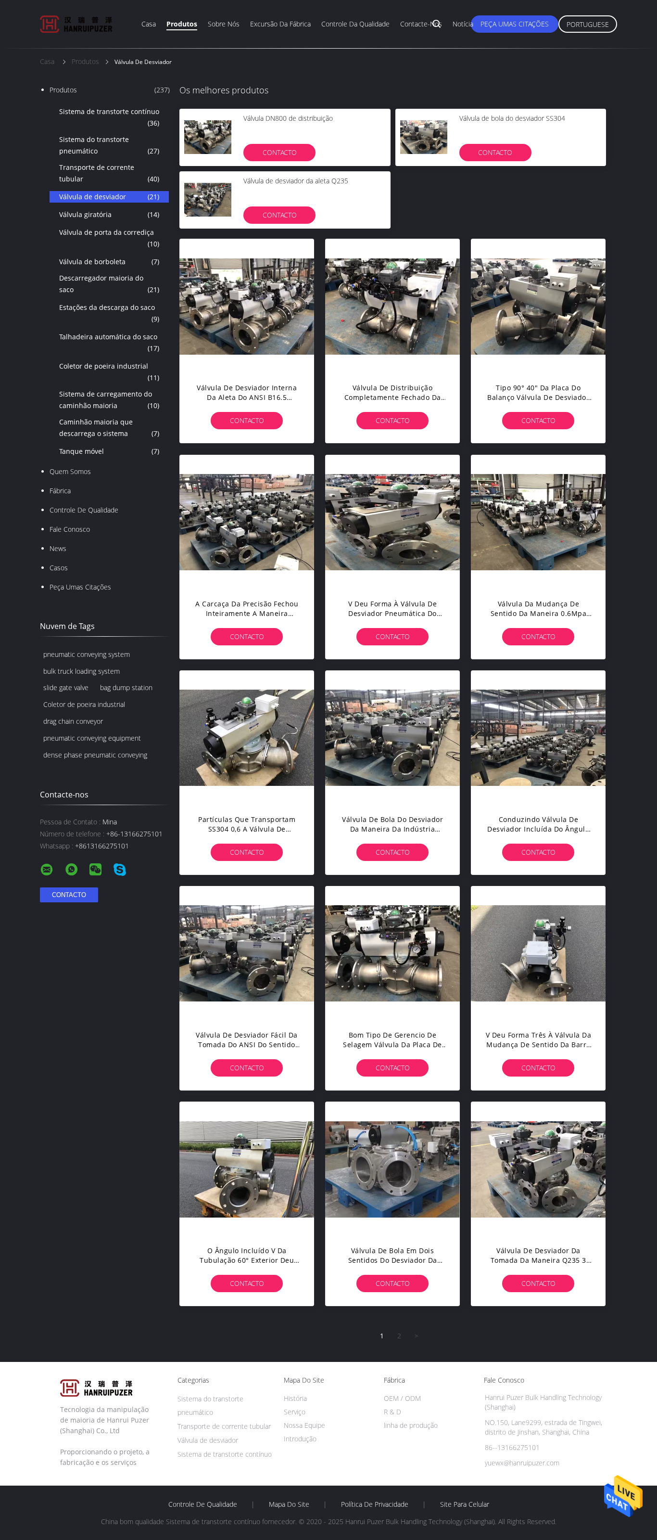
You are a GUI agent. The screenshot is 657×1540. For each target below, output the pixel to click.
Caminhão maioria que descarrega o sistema (109, 427)
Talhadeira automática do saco (109, 342)
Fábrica (60, 490)
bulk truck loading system (81, 671)
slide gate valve (65, 687)
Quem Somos (70, 471)
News (58, 548)
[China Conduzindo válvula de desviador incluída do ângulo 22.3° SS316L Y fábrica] (538, 737)
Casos (59, 567)
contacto (280, 152)
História (295, 1398)
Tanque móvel (109, 451)
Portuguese (588, 24)
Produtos (181, 23)
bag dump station (126, 687)
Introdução (300, 1438)
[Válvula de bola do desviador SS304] (423, 137)
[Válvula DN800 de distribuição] (207, 137)
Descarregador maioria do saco (109, 283)
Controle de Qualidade (84, 509)
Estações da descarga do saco (109, 313)
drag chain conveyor (73, 721)
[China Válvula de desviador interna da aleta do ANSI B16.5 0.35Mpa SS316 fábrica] (246, 306)
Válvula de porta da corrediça (109, 238)
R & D (392, 1411)
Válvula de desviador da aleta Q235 (295, 180)
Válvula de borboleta (109, 261)
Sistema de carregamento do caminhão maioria (109, 399)
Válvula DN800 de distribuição (288, 118)
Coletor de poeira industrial (109, 371)
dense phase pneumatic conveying (95, 754)
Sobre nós (224, 23)
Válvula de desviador (109, 196)
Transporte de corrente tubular (109, 173)
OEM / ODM (402, 1398)
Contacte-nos (421, 23)
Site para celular (464, 1504)
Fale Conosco (70, 529)
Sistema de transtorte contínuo (109, 117)
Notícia (463, 23)
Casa (148, 23)
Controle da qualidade (355, 23)
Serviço (294, 1411)
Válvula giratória (109, 214)
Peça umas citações (514, 23)
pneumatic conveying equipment (92, 738)
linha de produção (411, 1425)
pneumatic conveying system (86, 654)
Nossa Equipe (304, 1425)
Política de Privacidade (374, 1504)
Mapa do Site (289, 1504)
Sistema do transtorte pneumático (109, 145)
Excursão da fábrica (280, 23)
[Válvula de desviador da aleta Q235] (207, 199)
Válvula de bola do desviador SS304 (512, 118)
